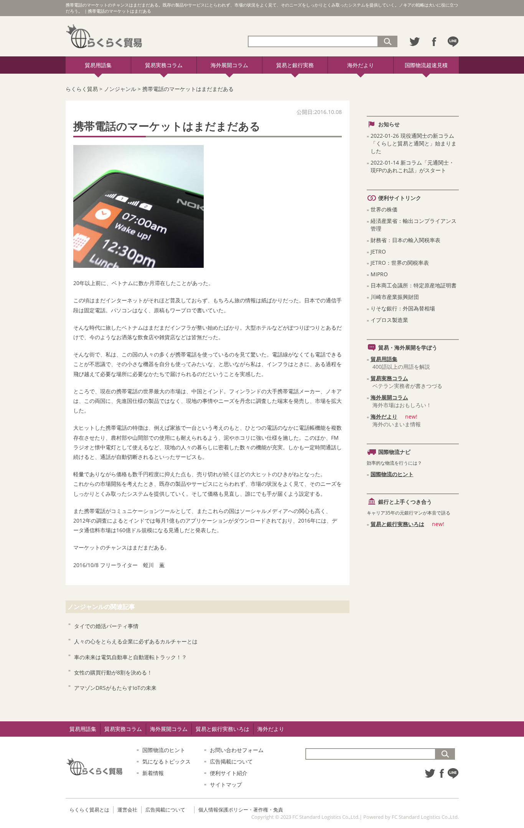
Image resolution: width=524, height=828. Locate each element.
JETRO (378, 251)
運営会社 (127, 809)
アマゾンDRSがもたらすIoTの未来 (115, 687)
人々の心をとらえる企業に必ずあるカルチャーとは (136, 641)
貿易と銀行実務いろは (397, 524)
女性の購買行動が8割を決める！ (113, 672)
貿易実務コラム (164, 65)
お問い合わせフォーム (237, 750)
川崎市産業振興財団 (395, 296)
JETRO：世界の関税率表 (400, 262)
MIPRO (379, 274)
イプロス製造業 (389, 319)
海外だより (360, 65)
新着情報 (153, 773)
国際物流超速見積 (426, 65)
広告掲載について (231, 761)
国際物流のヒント (392, 474)
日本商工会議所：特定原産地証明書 (413, 285)
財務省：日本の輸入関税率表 (405, 240)
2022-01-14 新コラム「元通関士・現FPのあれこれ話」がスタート (412, 166)
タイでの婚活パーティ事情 (106, 626)
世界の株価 (384, 209)
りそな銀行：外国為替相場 (403, 308)
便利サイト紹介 (228, 773)
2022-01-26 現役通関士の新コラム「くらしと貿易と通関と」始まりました (413, 143)
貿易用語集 (98, 65)
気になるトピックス (166, 761)
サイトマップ (226, 784)
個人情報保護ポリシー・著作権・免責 (240, 809)
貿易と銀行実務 (295, 65)
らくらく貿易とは (89, 809)
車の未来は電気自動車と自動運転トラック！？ (130, 657)
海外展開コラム (229, 65)
